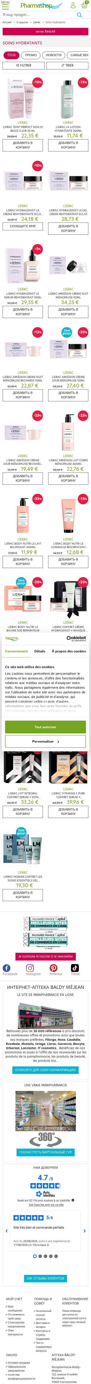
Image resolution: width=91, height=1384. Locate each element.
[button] (73, 5)
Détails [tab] (39, 651)
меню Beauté (45, 31)
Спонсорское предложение (16, 1324)
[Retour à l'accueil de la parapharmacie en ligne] (41, 5)
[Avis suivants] (85, 1231)
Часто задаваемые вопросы (44, 1347)
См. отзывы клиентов (45, 1278)
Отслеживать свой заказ (16, 1316)
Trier (68, 65)
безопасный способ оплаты (43, 1315)
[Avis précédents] (6, 1231)
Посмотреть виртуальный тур (45, 1152)
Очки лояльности (15, 1332)
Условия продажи (19, 1363)
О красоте (22, 22)
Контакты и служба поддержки (43, 1335)
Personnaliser (43, 741)
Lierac (36, 22)
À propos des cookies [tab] (69, 651)
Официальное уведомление (17, 1369)
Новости (53, 55)
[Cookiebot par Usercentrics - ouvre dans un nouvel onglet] (66, 639)
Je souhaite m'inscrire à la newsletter (45, 956)
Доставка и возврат (43, 1325)
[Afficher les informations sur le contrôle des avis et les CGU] (73, 1200)
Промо (31, 55)
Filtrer (25, 65)
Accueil (7, 22)
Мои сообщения (15, 1308)
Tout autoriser (45, 727)
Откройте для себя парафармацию (45, 1070)
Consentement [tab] (16, 651)
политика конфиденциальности (21, 1376)
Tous (11, 55)
